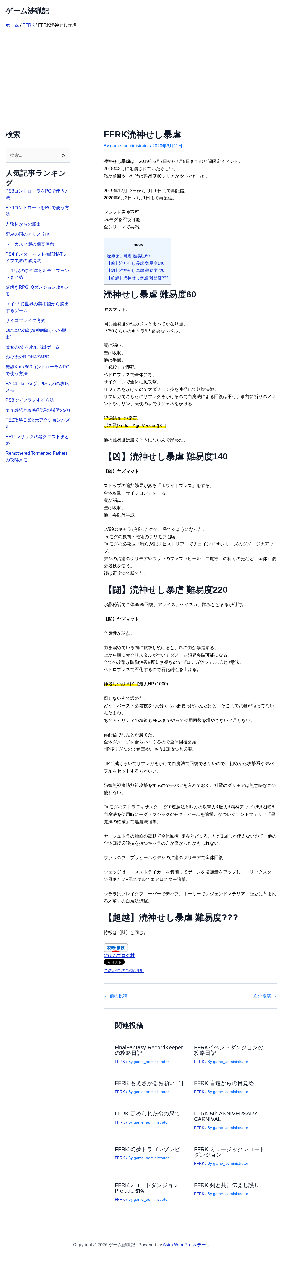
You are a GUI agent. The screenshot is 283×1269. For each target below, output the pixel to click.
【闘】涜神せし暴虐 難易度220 (135, 270)
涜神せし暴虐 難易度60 (128, 255)
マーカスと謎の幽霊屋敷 (30, 244)
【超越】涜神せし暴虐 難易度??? (137, 277)
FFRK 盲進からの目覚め (224, 1083)
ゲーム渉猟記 (27, 11)
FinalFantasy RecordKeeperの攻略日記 (149, 1050)
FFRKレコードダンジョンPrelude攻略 (147, 1188)
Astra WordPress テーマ (186, 1244)
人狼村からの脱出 (23, 224)
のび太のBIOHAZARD (27, 357)
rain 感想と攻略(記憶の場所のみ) (38, 410)
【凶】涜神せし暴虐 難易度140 (135, 263)
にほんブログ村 (119, 955)
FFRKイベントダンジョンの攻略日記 (228, 1050)
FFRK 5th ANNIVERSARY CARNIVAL (226, 1116)
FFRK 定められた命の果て (147, 1114)
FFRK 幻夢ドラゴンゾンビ (147, 1149)
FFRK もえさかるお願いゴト (150, 1083)
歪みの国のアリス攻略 (28, 234)
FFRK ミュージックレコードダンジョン (229, 1152)
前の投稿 (115, 996)
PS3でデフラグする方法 (30, 400)
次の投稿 (265, 996)
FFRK (120, 1061)
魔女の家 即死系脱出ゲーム (33, 347)
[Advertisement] (141, 69)
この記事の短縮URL (124, 970)
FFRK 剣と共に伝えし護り (227, 1185)
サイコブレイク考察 (25, 320)
